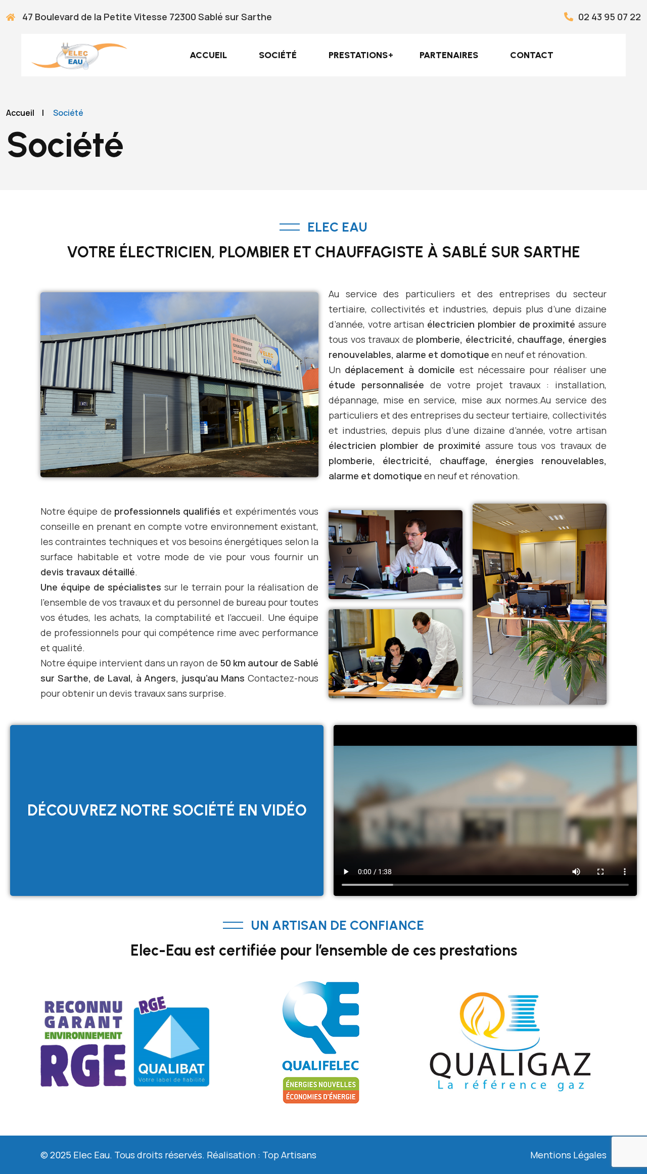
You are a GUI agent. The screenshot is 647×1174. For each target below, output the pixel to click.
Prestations (358, 55)
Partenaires (449, 55)
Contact (531, 55)
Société (278, 55)
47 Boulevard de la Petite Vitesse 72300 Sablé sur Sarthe (146, 17)
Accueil (208, 55)
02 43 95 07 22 (609, 17)
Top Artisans (289, 1155)
